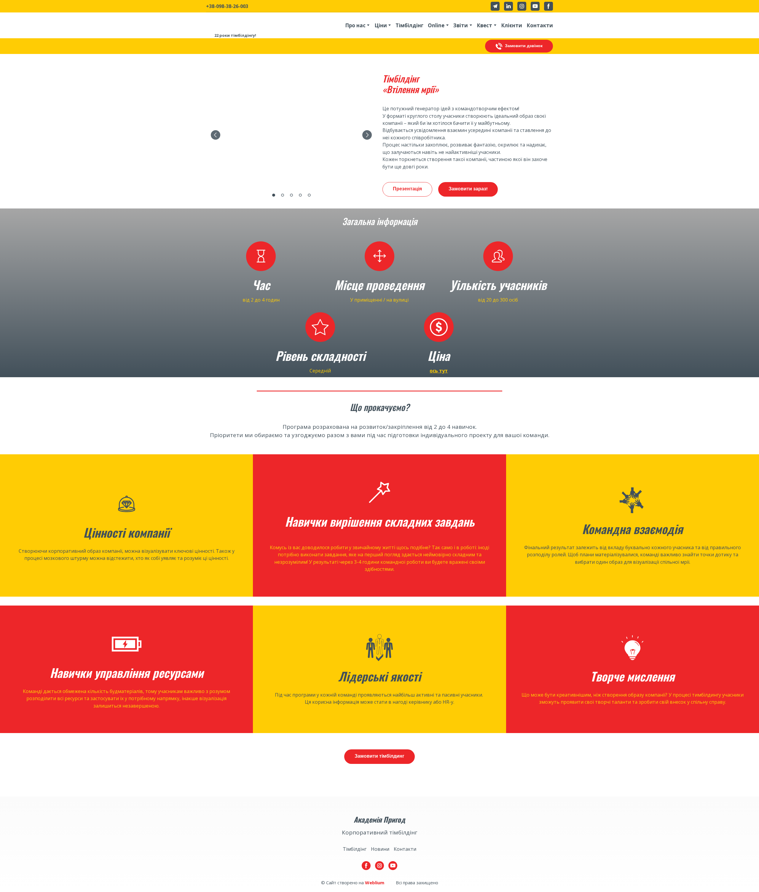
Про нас (355, 25)
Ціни (380, 25)
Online (436, 25)
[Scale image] (291, 135)
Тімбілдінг (409, 25)
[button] (495, 6)
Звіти (460, 25)
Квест (484, 25)
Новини (380, 849)
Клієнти (511, 25)
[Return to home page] (235, 21)
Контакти (540, 25)
